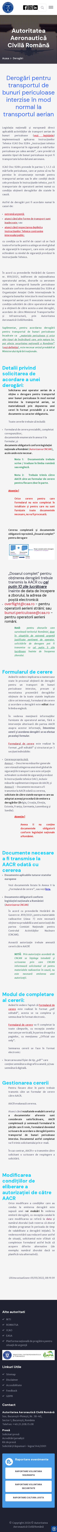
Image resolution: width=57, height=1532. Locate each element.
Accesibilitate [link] (14, 1385)
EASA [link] (9, 1335)
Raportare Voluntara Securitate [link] (28, 1486)
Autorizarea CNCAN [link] (40, 449)
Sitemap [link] (11, 1374)
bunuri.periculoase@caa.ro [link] (27, 612)
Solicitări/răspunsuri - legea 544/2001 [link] (24, 1446)
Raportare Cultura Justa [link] (28, 1497)
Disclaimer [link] (12, 1379)
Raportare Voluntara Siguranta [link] (28, 1473)
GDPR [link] (9, 1396)
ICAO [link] (9, 1330)
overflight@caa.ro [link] (20, 604)
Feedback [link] (11, 1390)
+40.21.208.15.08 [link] (23, 1424)
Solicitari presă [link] (10, 1434)
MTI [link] (8, 1319)
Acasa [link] (5, 58)
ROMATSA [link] (12, 1324)
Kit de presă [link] (9, 1442)
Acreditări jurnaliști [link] (13, 1438)
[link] (8, 7)
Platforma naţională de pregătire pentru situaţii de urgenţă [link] (29, 1343)
